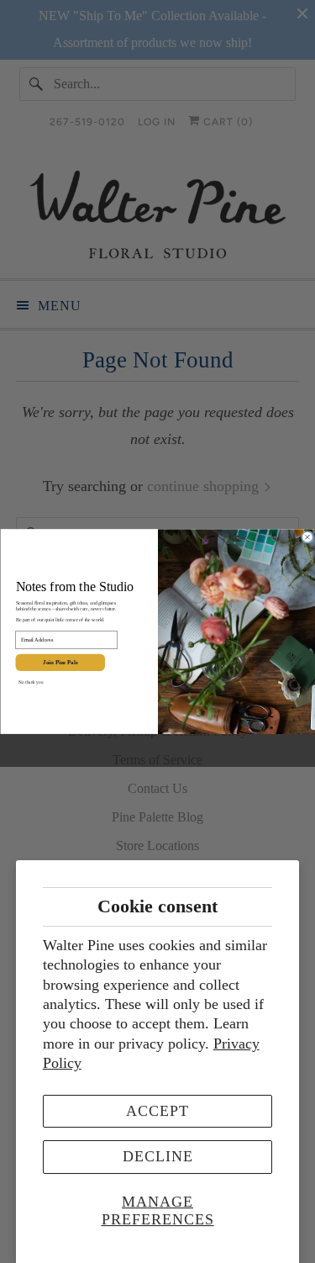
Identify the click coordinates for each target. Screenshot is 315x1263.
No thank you (30, 681)
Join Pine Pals (60, 662)
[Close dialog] (307, 536)
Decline (158, 1156)
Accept (157, 1110)
